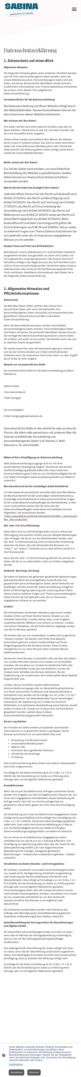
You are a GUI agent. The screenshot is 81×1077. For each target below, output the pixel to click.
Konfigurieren (16, 1064)
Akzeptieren (16, 1072)
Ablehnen (34, 1072)
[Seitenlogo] (22, 9)
